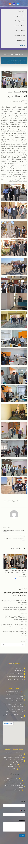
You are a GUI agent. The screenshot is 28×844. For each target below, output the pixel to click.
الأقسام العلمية (19, 21)
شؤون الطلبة (20, 40)
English (21, 45)
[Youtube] (10, 4)
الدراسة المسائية (19, 26)
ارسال (22, 835)
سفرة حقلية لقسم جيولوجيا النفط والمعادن (14, 538)
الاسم (23, 801)
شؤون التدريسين (19, 35)
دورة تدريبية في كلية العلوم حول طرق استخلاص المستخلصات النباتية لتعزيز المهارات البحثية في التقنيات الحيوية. (15, 609)
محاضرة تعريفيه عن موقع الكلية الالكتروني (13, 530)
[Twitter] (9, 501)
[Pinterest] (5, 501)
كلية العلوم (21, 11)
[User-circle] (14, 4)
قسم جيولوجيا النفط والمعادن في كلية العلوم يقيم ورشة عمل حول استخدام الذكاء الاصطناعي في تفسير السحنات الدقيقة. (14, 594)
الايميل (22, 811)
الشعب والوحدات (19, 16)
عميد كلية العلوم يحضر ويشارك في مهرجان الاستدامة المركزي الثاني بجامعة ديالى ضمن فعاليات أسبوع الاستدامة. (16, 618)
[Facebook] (18, 4)
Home (16, 58)
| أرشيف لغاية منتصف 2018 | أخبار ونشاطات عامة (16, 61)
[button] (15, 578)
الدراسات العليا (19, 30)
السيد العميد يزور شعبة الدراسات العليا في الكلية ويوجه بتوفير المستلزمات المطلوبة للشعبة (15, 572)
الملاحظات (22, 820)
